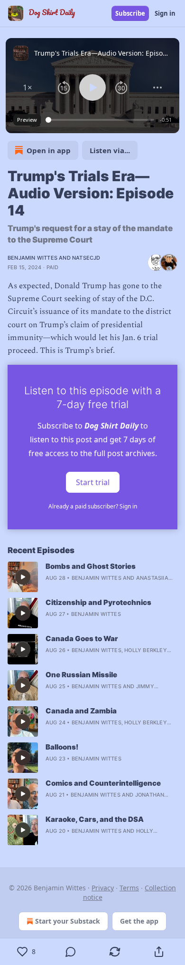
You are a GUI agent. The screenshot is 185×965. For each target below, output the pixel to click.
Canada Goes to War (82, 638)
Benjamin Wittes (32, 257)
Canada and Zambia (81, 710)
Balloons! (62, 746)
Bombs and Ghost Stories (91, 566)
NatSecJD (86, 257)
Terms (129, 887)
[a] (22, 577)
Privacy (103, 887)
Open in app (49, 150)
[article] (92, 577)
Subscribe (130, 13)
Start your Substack (67, 921)
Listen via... (110, 150)
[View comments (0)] (70, 951)
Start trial (93, 482)
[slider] (101, 120)
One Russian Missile (81, 674)
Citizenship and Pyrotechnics (98, 602)
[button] (27, 87)
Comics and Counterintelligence (103, 783)
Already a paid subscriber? (92, 506)
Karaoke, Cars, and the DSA (95, 819)
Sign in (165, 13)
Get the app (139, 921)
